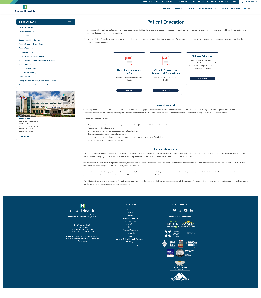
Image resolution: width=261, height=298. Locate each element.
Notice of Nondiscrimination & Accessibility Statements (82, 240)
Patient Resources (27, 28)
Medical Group (146, 2)
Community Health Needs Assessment (130, 239)
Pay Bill (193, 2)
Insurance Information (27, 68)
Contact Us (130, 233)
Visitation (159, 2)
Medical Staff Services (207, 2)
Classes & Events (130, 221)
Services (178, 8)
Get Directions (25, 136)
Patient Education (26, 48)
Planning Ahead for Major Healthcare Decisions (37, 60)
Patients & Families (207, 8)
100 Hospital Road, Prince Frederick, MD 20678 (82, 228)
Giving (233, 2)
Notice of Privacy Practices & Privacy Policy (82, 236)
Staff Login (130, 242)
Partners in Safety (26, 52)
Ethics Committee (25, 77)
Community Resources (230, 8)
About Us (167, 8)
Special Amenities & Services (29, 40)
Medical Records (25, 64)
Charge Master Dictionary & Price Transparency (37, 81)
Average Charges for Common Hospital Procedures (38, 85)
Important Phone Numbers (29, 36)
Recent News (224, 2)
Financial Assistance (26, 32)
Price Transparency (130, 245)
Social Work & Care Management (31, 56)
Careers (169, 2)
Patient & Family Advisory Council (31, 44)
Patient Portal (181, 2)
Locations (190, 8)
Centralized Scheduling (27, 72)
